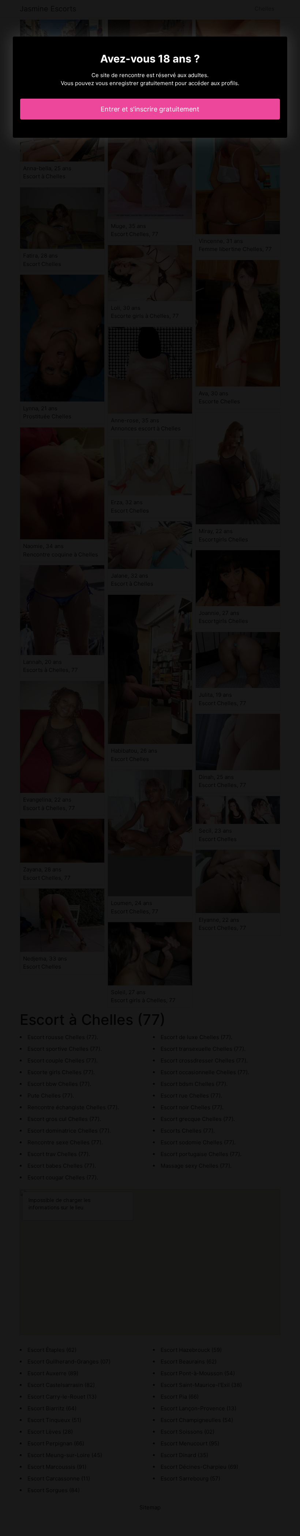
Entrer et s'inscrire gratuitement (150, 109)
